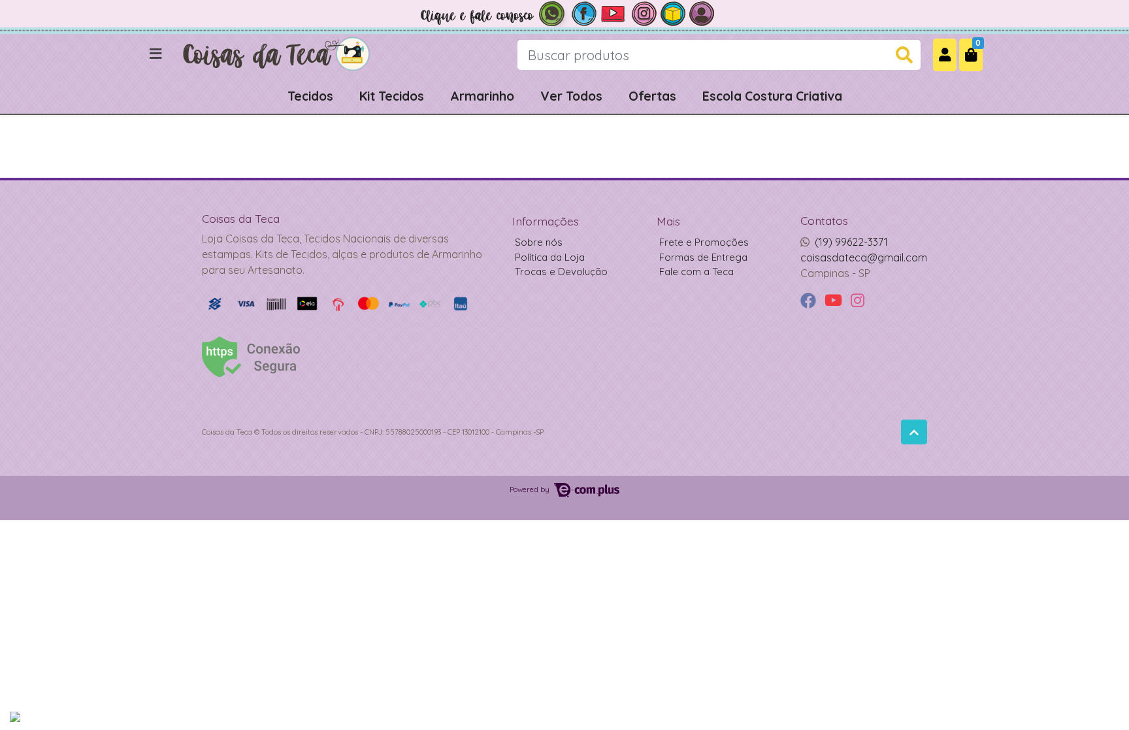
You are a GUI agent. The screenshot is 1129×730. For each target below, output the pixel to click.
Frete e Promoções (704, 242)
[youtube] (835, 301)
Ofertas (652, 96)
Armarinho (482, 96)
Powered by (530, 489)
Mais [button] (668, 221)
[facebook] (809, 301)
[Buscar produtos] (904, 55)
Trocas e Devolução (561, 271)
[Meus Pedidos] (702, 12)
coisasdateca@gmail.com (863, 257)
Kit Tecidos (391, 96)
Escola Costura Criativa (772, 96)
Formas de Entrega (703, 257)
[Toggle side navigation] (156, 54)
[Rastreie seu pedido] (673, 12)
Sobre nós (539, 242)
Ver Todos (571, 96)
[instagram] (857, 301)
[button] (945, 55)
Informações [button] (545, 221)
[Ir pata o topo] (914, 432)
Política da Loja (550, 257)
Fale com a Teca (696, 271)
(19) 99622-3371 (851, 241)
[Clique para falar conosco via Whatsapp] (492, 12)
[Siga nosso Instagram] (644, 12)
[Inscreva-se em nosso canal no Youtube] (614, 12)
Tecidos (310, 96)
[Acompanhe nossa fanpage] (584, 12)
